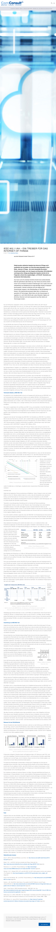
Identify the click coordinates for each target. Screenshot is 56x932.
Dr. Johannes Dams (13, 253)
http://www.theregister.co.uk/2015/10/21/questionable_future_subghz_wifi (30, 873)
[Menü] (54, 3)
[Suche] (51, 3)
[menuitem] (51, 3)
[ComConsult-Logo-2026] (12, 3)
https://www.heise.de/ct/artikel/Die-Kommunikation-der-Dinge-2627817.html (21, 864)
